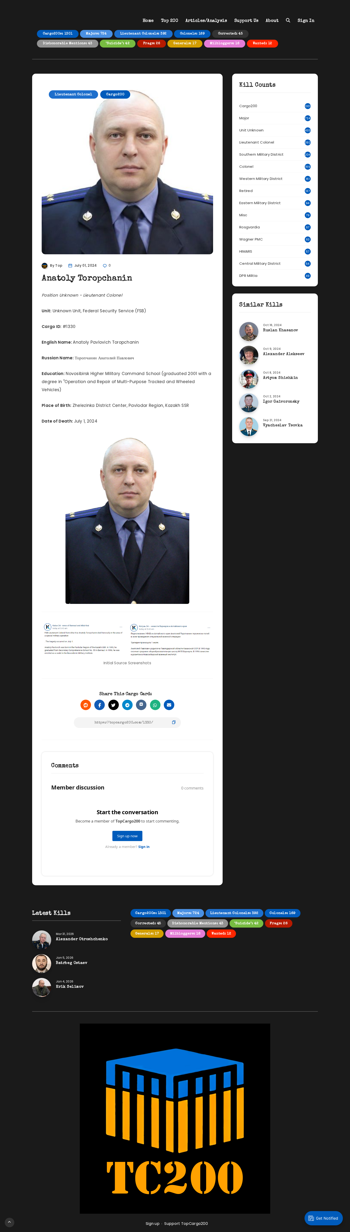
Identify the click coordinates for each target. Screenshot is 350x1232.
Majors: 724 (96, 33)
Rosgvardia (249, 227)
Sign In (306, 21)
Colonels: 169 (192, 33)
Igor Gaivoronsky (281, 402)
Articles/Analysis (206, 21)
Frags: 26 (151, 43)
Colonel (246, 166)
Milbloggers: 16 (225, 43)
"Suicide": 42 (118, 43)
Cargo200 (115, 94)
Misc (243, 214)
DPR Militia (248, 275)
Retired (246, 190)
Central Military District (260, 263)
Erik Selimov (70, 987)
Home (148, 21)
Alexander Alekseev (284, 354)
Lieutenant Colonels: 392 (143, 33)
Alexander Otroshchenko (82, 939)
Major (244, 118)
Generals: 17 (184, 43)
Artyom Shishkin (280, 378)
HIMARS (245, 251)
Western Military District (261, 178)
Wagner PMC (251, 239)
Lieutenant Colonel (73, 94)
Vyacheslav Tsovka (283, 426)
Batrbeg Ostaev (71, 963)
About (272, 21)
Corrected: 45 (230, 33)
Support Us (246, 21)
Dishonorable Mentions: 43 (67, 43)
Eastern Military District (260, 202)
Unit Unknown (251, 130)
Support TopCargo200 (186, 1223)
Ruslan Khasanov (280, 330)
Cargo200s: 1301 (58, 33)
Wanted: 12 (262, 43)
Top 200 (169, 21)
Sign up (153, 1223)
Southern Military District (261, 154)
